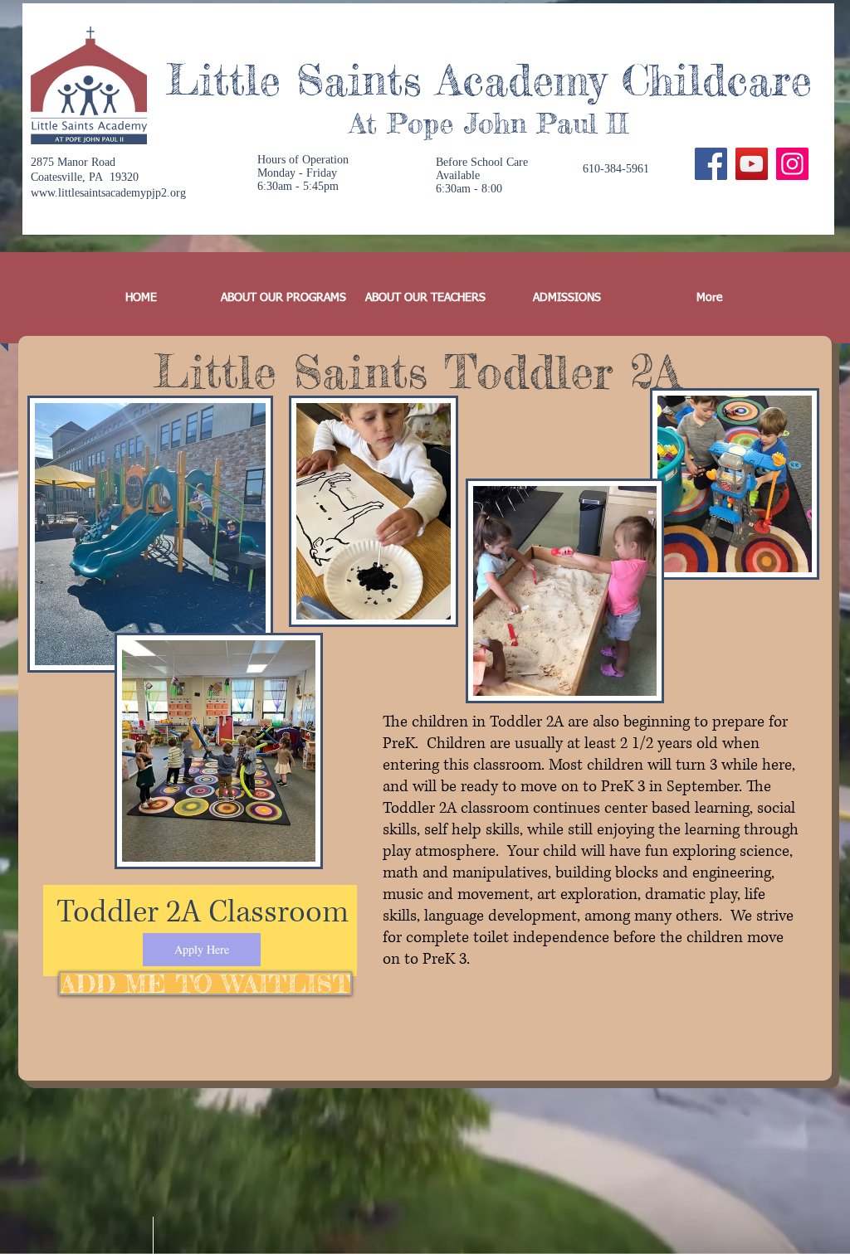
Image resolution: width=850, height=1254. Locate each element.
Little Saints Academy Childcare (489, 80)
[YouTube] (751, 164)
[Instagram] (792, 164)
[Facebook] (711, 164)
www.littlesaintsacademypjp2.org (108, 193)
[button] (283, 297)
